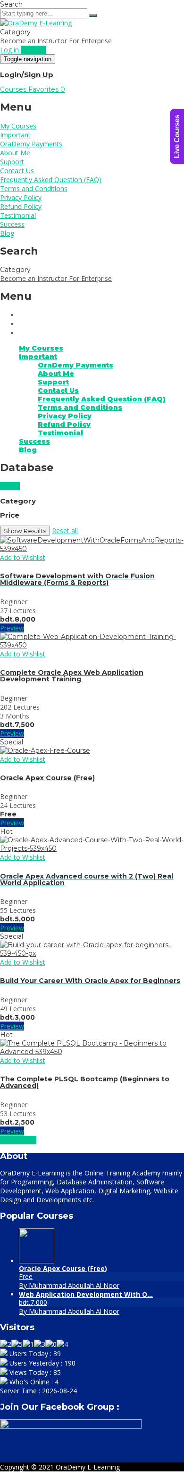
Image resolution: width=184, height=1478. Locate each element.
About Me (15, 152)
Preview (12, 627)
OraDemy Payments (31, 143)
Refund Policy (21, 206)
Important (15, 134)
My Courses (18, 125)
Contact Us (17, 170)
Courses (14, 89)
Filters (10, 486)
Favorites (46, 89)
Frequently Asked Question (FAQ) (50, 179)
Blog (7, 233)
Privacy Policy (21, 197)
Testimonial (18, 215)
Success (12, 224)
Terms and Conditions (33, 188)
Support (12, 161)
